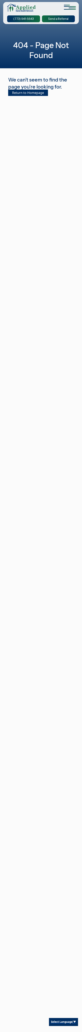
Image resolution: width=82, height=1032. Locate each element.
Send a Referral (58, 19)
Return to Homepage (28, 93)
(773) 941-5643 (23, 19)
